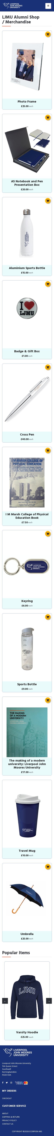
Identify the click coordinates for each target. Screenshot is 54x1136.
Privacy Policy (9, 1120)
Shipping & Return (11, 1117)
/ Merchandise (16, 22)
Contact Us (7, 1124)
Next (49, 1001)
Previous (5, 1001)
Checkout (7, 1098)
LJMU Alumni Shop (20, 17)
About (5, 1113)
